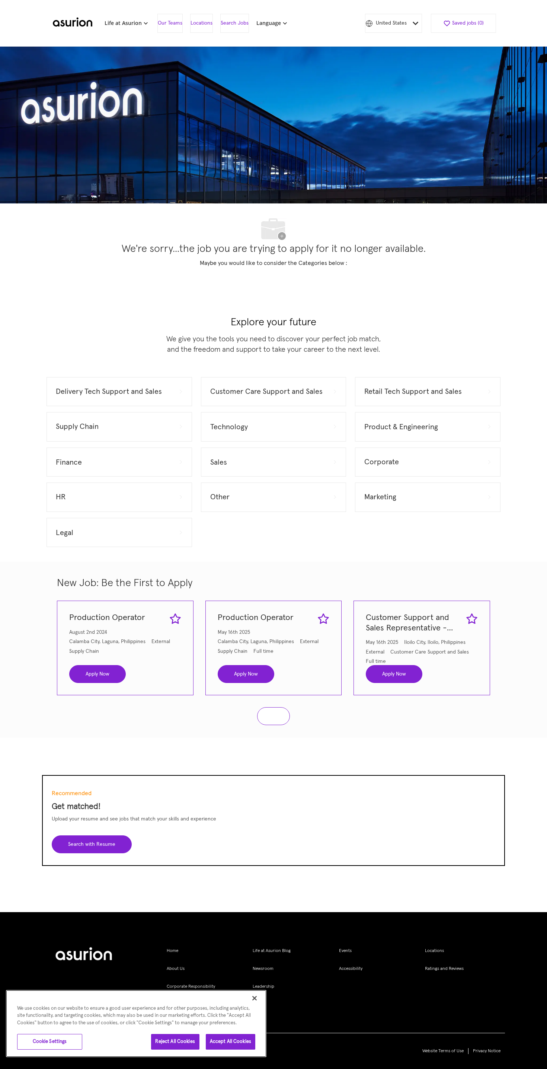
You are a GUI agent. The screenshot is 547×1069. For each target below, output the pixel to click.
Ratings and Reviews (444, 969)
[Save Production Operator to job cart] (175, 619)
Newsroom (263, 969)
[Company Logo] (73, 23)
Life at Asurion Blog (272, 951)
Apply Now (97, 674)
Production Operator (107, 618)
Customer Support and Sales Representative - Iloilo (407, 623)
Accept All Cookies (230, 1041)
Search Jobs (235, 23)
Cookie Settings (50, 1041)
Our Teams (170, 23)
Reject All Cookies (175, 1041)
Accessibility (350, 969)
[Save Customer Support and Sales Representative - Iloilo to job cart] (472, 619)
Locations (201, 23)
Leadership (263, 986)
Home (172, 951)
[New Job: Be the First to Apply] (273, 716)
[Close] (254, 998)
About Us (176, 969)
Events (345, 951)
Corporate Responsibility (191, 986)
